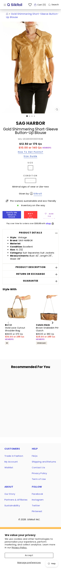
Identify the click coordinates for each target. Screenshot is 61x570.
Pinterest (37, 511)
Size (30, 163)
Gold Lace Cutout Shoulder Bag (15, 329)
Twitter (36, 505)
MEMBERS (46, 148)
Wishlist (8, 467)
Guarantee (30, 280)
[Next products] (53, 323)
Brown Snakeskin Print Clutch (48, 329)
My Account (11, 461)
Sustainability (12, 505)
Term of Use (39, 479)
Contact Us (38, 467)
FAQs (34, 455)
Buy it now (31, 215)
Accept (29, 555)
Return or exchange (30, 273)
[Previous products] (8, 323)
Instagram (38, 499)
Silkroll (38, 193)
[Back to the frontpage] (7, 14)
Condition (30, 176)
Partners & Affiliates (16, 499)
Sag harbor (30, 123)
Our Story (9, 493)
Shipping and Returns (44, 461)
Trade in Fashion (13, 455)
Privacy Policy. (19, 547)
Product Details (30, 232)
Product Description (31, 267)
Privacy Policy (39, 473)
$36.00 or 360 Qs (45, 335)
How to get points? (30, 152)
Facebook (37, 493)
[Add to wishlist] (22, 377)
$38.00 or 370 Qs (14, 335)
